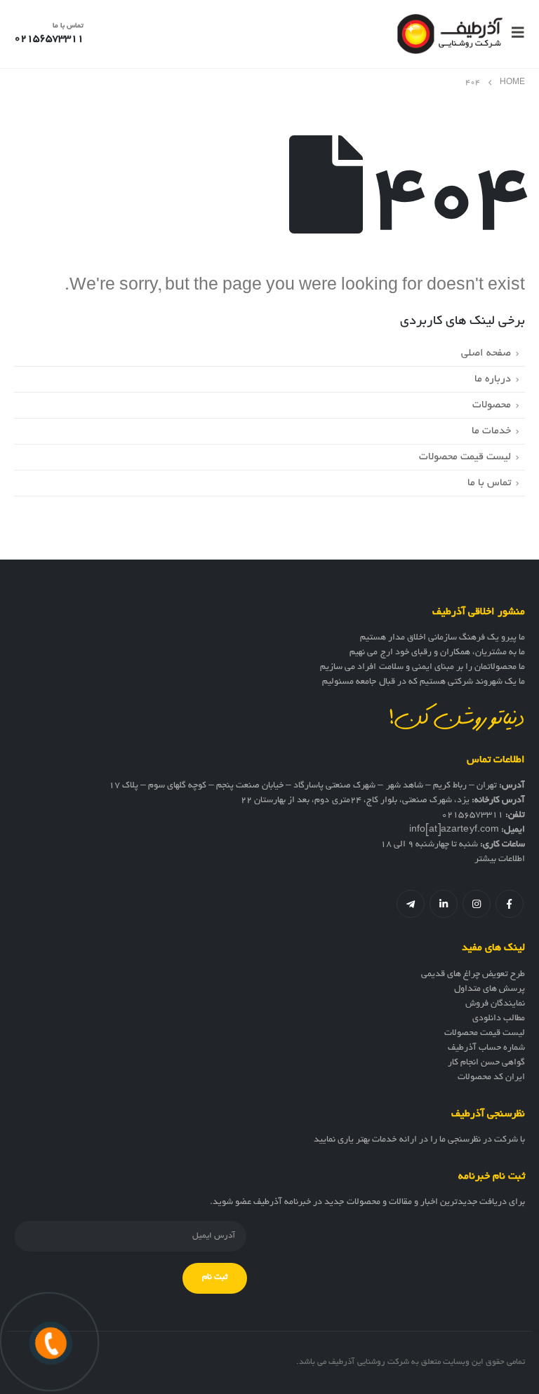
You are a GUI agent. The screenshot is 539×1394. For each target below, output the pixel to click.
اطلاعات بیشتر (499, 860)
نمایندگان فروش (495, 1004)
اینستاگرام (477, 904)
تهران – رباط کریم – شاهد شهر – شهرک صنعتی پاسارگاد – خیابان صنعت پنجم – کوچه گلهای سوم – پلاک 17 (303, 786)
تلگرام (411, 904)
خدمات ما (491, 431)
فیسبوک (509, 904)
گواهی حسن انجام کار (486, 1063)
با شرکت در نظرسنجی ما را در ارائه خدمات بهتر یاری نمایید (419, 1140)
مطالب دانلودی (498, 1019)
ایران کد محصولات (491, 1078)
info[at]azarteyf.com (454, 830)
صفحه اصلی (486, 353)
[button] (514, 33)
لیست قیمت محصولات (465, 457)
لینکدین (444, 904)
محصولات (491, 405)
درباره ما (492, 379)
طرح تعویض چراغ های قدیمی (473, 975)
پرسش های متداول (489, 989)
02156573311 (472, 815)
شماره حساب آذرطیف (486, 1048)
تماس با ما (489, 483)
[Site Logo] (450, 34)
